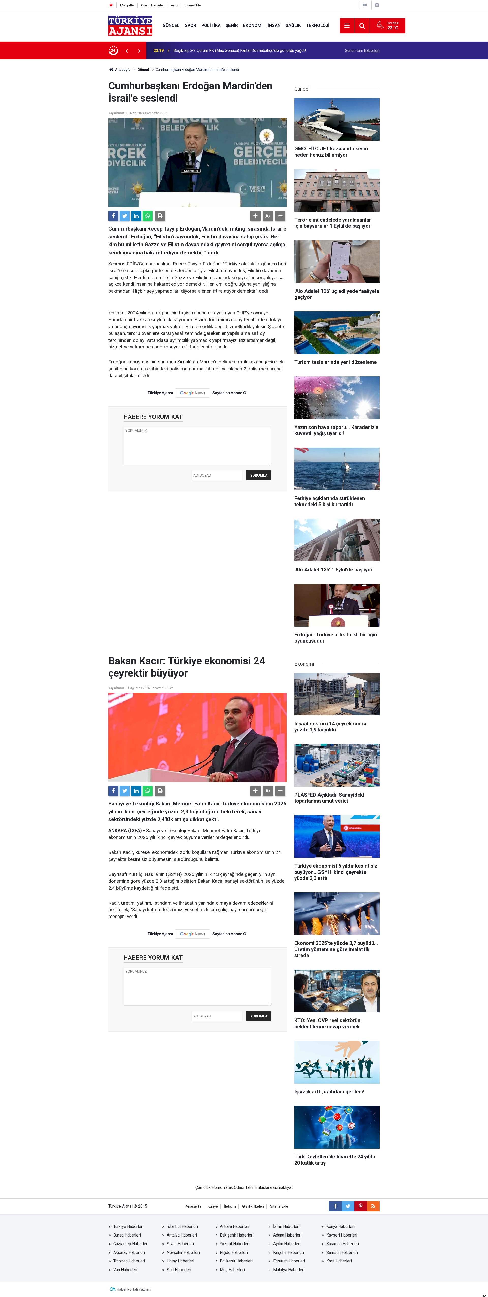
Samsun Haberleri (342, 1252)
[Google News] (192, 393)
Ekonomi (253, 25)
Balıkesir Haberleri (236, 1261)
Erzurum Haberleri (289, 1261)
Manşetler (127, 5)
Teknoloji (317, 25)
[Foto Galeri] (377, 5)
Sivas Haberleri (180, 1243)
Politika (211, 25)
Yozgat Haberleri (234, 1243)
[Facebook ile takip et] (335, 1206)
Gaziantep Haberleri (130, 1243)
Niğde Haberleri (234, 1252)
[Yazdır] (160, 216)
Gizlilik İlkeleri (253, 1206)
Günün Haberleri (152, 5)
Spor (190, 25)
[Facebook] (113, 216)
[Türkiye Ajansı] (130, 25)
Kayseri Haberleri (341, 1235)
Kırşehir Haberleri (288, 1252)
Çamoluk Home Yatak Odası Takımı (226, 1187)
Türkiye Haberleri (128, 1226)
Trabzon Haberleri (129, 1261)
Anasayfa (122, 70)
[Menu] (347, 26)
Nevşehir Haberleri (183, 1252)
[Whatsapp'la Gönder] (148, 216)
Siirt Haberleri (179, 1269)
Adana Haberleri (287, 1235)
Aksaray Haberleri (129, 1252)
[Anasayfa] (111, 5)
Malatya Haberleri (288, 1269)
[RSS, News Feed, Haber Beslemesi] (373, 1206)
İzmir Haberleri (286, 1226)
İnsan (274, 25)
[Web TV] (365, 5)
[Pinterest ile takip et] (360, 1206)
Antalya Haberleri (182, 1235)
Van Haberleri (125, 1269)
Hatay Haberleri (180, 1261)
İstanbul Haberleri (182, 1226)
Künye (213, 1206)
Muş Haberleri (232, 1269)
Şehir (232, 25)
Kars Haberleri (339, 1261)
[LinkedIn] (136, 216)
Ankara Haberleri (234, 1226)
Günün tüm (362, 50)
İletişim (230, 1206)
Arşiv (174, 5)
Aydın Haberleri (286, 1243)
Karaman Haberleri (342, 1243)
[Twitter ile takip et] (348, 1206)
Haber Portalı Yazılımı (134, 1289)
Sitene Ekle (193, 5)
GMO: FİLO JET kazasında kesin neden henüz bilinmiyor (222, 50)
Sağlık (293, 25)
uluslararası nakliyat (275, 1187)
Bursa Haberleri (127, 1235)
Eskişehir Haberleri (236, 1235)
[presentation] (126, 51)
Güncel (171, 25)
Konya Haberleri (340, 1226)
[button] (255, 216)
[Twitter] (125, 216)
